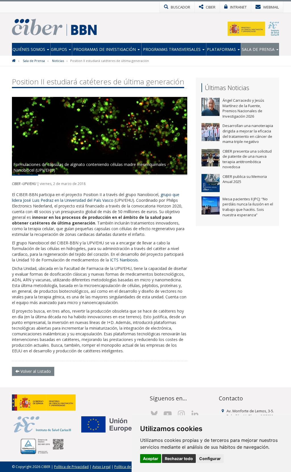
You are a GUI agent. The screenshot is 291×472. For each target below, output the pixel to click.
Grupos (59, 49)
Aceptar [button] (150, 458)
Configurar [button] (210, 458)
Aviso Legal (101, 466)
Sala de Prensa (259, 49)
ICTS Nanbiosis (124, 260)
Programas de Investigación (105, 49)
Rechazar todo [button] (179, 458)
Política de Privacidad (71, 466)
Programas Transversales (172, 49)
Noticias (58, 61)
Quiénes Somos (29, 49)
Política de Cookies (129, 466)
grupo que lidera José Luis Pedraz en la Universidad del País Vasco (95, 197)
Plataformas (222, 49)
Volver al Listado (35, 371)
